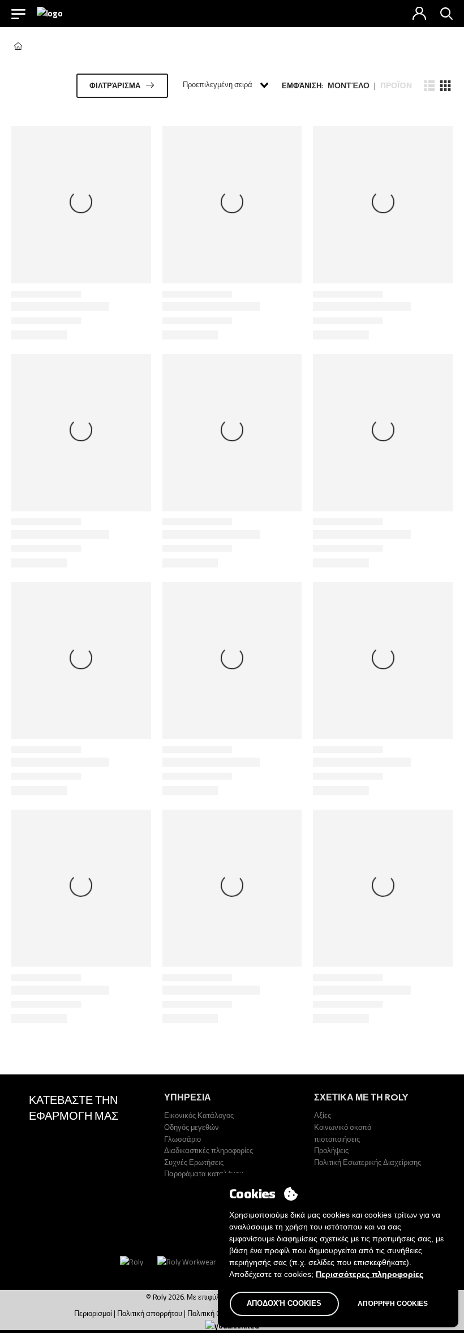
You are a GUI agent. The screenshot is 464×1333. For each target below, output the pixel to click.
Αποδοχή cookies (284, 1303)
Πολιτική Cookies (214, 1313)
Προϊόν (396, 86)
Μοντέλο (349, 86)
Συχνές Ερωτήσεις (194, 1162)
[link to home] (18, 45)
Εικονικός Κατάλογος (199, 1115)
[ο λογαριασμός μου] (419, 13)
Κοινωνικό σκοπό (342, 1127)
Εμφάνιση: (302, 86)
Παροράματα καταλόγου (203, 1173)
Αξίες (322, 1115)
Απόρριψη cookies (393, 1304)
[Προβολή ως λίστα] (429, 85)
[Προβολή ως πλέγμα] (445, 85)
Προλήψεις (331, 1150)
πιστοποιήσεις (337, 1139)
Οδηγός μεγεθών (191, 1127)
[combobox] (225, 85)
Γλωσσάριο (182, 1139)
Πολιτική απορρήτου (149, 1313)
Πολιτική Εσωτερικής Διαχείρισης (367, 1162)
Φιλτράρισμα (114, 85)
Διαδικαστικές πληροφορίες (208, 1150)
